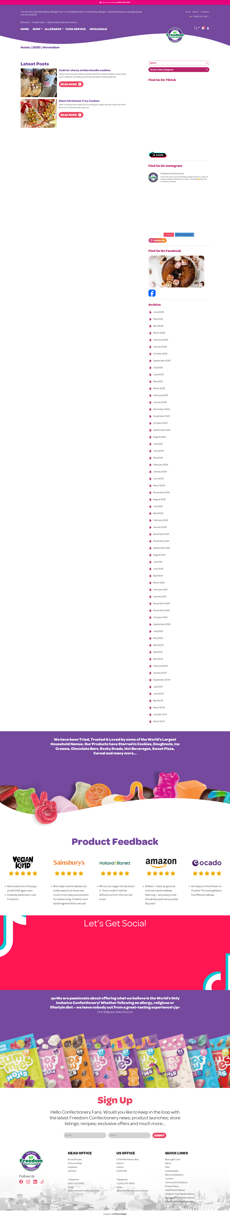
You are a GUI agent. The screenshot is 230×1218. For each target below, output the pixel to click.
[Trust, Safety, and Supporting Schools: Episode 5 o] (171, 227)
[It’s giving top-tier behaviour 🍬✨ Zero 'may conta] (171, 208)
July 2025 (158, 368)
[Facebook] (22, 1183)
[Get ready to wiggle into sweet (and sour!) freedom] (171, 199)
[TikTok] (42, 1183)
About (196, 12)
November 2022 (161, 492)
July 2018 (157, 687)
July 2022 (158, 506)
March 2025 (159, 388)
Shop (36, 29)
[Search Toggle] (197, 28)
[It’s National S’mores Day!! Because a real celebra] (186, 208)
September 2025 (161, 361)
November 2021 (161, 541)
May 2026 (158, 319)
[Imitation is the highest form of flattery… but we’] (186, 227)
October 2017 (160, 714)
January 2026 (160, 347)
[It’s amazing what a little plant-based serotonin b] (202, 190)
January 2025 (160, 402)
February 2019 (160, 666)
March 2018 (159, 707)
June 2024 (158, 451)
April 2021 (158, 576)
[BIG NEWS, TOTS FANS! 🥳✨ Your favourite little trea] (171, 217)
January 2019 (160, 673)
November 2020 (161, 610)
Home (25, 29)
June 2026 (158, 312)
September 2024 (162, 430)
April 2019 (158, 659)
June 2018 (158, 694)
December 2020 (161, 603)
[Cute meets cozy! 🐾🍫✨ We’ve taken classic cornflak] (202, 199)
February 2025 (160, 395)
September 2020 (162, 624)
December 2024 (161, 409)
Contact (205, 12)
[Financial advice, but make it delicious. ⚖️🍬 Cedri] (186, 199)
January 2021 (159, 596)
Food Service (75, 29)
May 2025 (158, 381)
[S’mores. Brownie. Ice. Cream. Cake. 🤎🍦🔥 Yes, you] (155, 227)
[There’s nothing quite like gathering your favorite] (155, 199)
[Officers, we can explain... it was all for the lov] (202, 217)
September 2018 (161, 680)
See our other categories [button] (161, 69)
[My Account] (206, 28)
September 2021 (161, 548)
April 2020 (158, 645)
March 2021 (159, 583)
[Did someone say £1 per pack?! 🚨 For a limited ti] (155, 208)
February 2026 (160, 340)
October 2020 (160, 617)
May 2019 (158, 652)
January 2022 (160, 527)
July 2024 (158, 444)
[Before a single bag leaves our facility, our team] (202, 227)
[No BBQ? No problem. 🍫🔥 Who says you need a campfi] (155, 217)
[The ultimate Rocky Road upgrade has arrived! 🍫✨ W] (171, 190)
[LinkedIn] (36, 1183)
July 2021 (157, 562)
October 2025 (160, 354)
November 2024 (161, 416)
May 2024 (158, 458)
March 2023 (159, 485)
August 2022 (159, 499)
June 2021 (158, 569)
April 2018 (158, 701)
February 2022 (160, 520)
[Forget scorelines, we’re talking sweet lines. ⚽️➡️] (202, 208)
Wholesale (98, 29)
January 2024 (160, 472)
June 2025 (158, 374)
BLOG (188, 12)
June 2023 (158, 479)
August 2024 (159, 437)
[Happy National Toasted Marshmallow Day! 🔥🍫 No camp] (155, 190)
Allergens (53, 29)
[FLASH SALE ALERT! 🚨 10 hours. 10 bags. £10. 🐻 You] (186, 217)
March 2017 (159, 721)
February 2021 (160, 590)
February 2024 (160, 465)
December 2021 (161, 534)
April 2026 (158, 326)
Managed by (115, 1214)
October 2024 (160, 423)
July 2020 (158, 631)
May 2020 (158, 638)
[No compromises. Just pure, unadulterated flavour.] (186, 190)
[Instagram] (29, 1183)
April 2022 (158, 513)
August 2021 (159, 555)
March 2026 (159, 333)
